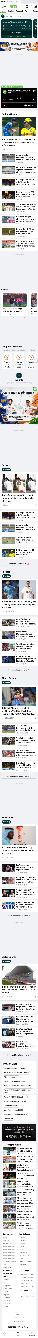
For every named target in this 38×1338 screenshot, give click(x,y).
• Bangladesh (7, 1286)
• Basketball (23, 1252)
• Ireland (5, 1307)
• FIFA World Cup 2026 (27, 1277)
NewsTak (11, 1)
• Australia (6, 1280)
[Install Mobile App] (27, 6)
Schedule (10, 36)
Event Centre (21, 36)
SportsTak (4, 1)
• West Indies (7, 1301)
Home (3, 11)
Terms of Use (19, 1322)
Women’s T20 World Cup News (9, 1259)
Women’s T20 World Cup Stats (9, 1253)
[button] (3, 16)
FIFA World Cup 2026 (9, 1243)
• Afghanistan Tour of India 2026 (27, 1280)
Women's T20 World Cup (9, 1247)
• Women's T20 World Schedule (27, 1294)
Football (19, 11)
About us (19, 1314)
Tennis (27, 11)
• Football (22, 1243)
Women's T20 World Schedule (9, 1250)
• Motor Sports (24, 1255)
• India (5, 1283)
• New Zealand (7, 1304)
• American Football (25, 1261)
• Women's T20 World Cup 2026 (27, 1274)
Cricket (11, 11)
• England (6, 1295)
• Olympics (22, 1240)
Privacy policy (19, 1318)
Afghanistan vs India (9, 1261)
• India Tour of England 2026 (25, 1283)
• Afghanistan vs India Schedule (27, 1297)
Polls (4, 1264)
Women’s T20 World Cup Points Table (9, 1256)
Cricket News (7, 1267)
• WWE (21, 1258)
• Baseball (22, 1264)
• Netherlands (7, 1289)
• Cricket (22, 1237)
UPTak (17, 1)
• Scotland (6, 1298)
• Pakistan (6, 1292)
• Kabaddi (22, 1249)
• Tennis (21, 1246)
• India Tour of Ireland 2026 (27, 1286)
